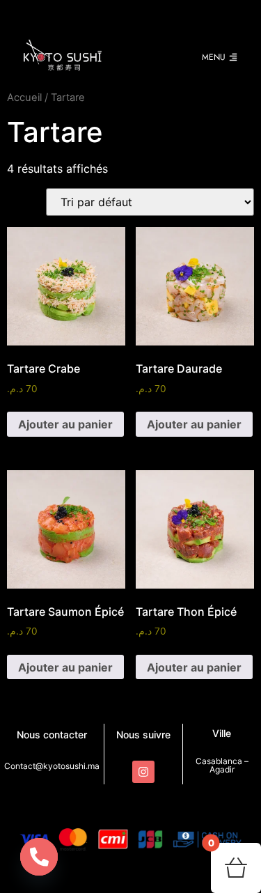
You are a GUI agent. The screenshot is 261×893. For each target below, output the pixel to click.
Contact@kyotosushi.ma (52, 766)
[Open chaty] (39, 857)
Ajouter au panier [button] (65, 424)
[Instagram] (143, 772)
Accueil (24, 97)
